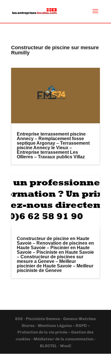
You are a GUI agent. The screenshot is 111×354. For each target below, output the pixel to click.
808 (19, 318)
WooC (65, 345)
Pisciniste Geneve (43, 318)
